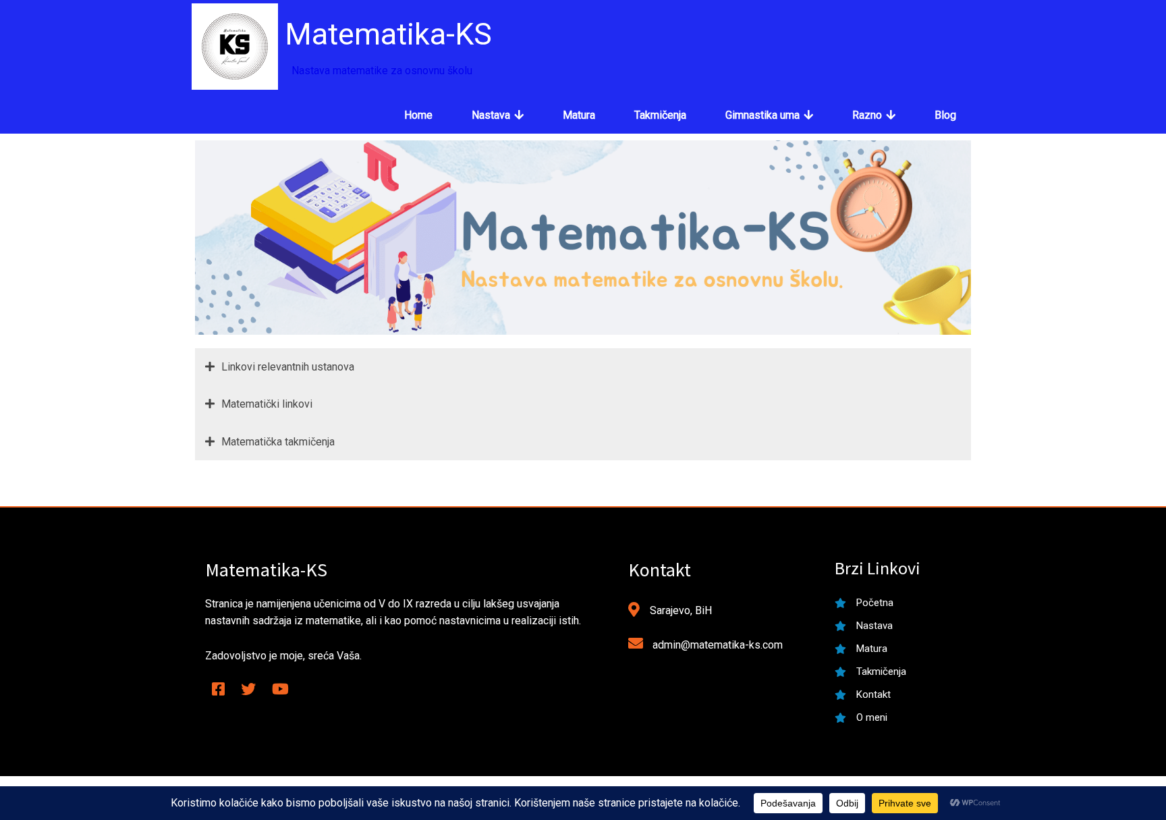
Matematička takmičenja (278, 441)
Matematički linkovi (266, 404)
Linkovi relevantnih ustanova (287, 366)
